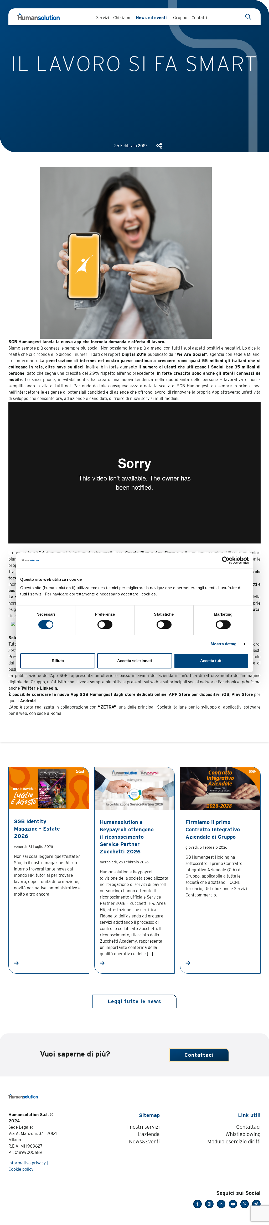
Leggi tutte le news (134, 1001)
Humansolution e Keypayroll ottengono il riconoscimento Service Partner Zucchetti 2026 (127, 837)
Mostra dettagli (225, 644)
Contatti (199, 17)
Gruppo (180, 17)
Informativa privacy (27, 1162)
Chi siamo (122, 17)
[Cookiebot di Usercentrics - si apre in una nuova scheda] (226, 560)
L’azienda (149, 1134)
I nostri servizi (143, 1127)
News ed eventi (151, 17)
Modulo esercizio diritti (234, 1141)
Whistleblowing (243, 1134)
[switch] (104, 624)
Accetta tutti (211, 660)
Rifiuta (58, 660)
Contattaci (199, 1055)
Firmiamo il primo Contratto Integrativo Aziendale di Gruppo (212, 829)
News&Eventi (144, 1141)
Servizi (102, 17)
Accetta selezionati (134, 660)
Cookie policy (21, 1169)
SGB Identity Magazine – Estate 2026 (37, 828)
